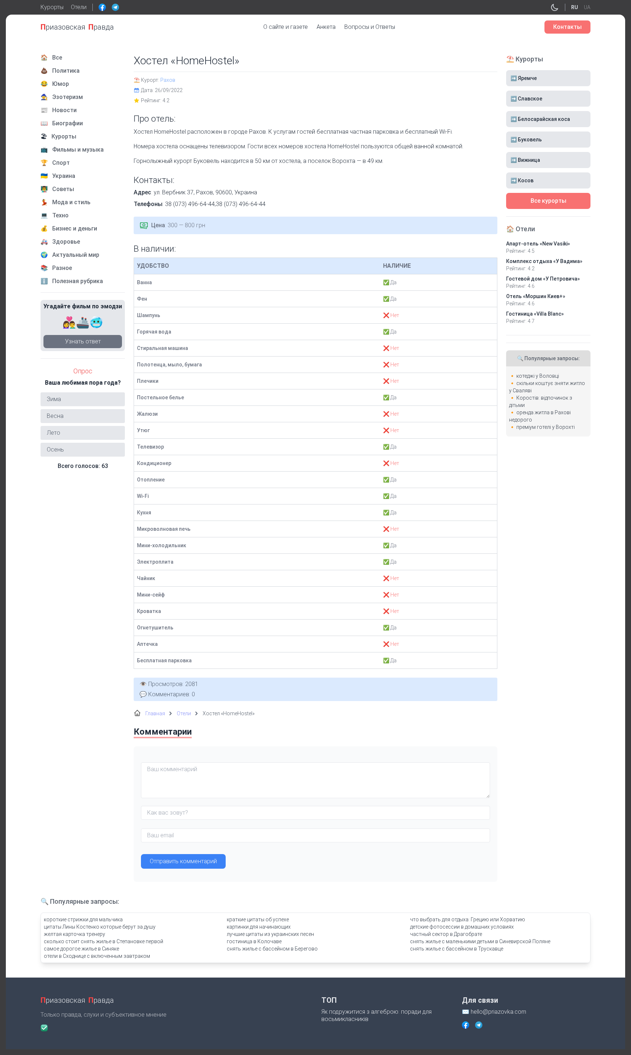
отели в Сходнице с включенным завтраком (97, 956)
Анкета (326, 26)
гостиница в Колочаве (254, 941)
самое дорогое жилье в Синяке (81, 949)
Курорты (52, 7)
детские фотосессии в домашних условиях (462, 927)
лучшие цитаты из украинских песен (270, 934)
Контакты (567, 26)
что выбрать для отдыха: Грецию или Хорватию (467, 919)
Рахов (167, 80)
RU (574, 7)
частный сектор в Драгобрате (446, 934)
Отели (79, 7)
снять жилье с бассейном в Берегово (272, 949)
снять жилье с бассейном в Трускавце (456, 949)
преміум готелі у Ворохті (545, 427)
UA (587, 7)
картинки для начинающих (259, 927)
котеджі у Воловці (537, 376)
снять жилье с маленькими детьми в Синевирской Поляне (480, 941)
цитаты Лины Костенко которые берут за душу (100, 927)
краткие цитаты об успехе (258, 919)
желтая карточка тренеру (74, 934)
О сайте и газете (285, 26)
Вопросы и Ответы (369, 26)
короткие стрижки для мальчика (83, 919)
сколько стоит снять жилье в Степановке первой (103, 941)
